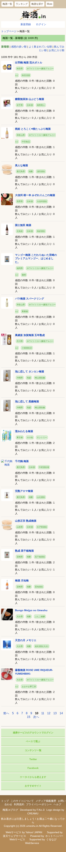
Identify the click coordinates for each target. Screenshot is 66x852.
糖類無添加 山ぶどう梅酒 (29, 99)
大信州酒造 (42, 201)
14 (61, 713)
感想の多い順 (19, 46)
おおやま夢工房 (29, 686)
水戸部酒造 (42, 527)
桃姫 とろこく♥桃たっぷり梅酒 (33, 128)
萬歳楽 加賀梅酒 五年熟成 (30, 335)
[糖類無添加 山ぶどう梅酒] (7, 102)
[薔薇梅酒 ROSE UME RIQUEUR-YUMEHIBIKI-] (7, 674)
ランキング (22, 4)
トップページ (8, 31)
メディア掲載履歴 (46, 800)
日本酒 (30, 105)
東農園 (25, 311)
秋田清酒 (26, 75)
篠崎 (24, 275)
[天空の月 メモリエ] (7, 644)
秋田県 (20, 68)
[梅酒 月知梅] (7, 584)
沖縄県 (20, 378)
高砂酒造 (41, 231)
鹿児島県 (21, 171)
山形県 (20, 527)
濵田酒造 (41, 171)
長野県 (20, 201)
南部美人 (41, 105)
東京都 (20, 437)
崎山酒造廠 (40, 378)
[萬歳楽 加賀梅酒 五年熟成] (7, 338)
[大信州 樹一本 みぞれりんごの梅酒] (7, 199)
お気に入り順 (56, 50)
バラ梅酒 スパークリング (29, 298)
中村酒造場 (44, 467)
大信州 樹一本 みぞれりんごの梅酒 (35, 195)
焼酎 (31, 171)
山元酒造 (41, 497)
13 (55, 713)
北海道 (20, 231)
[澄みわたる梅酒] (7, 435)
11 (42, 713)
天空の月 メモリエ (25, 640)
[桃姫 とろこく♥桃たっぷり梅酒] (7, 132)
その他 (30, 437)
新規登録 (26, 24)
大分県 (20, 616)
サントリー (42, 437)
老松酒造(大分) (41, 646)
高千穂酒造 (40, 557)
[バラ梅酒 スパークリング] (7, 302)
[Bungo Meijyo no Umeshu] (7, 614)
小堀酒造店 (27, 348)
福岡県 (20, 268)
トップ (5, 800)
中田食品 (26, 142)
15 (28, 716)
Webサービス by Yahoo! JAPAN (24, 832)
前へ (6, 713)
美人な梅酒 (21, 165)
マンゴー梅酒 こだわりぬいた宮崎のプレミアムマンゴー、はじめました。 (36, 258)
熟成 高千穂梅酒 (24, 550)
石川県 (20, 341)
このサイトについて (22, 800)
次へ (36, 716)
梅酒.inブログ (10, 809)
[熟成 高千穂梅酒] (7, 554)
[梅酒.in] (33, 15)
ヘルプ (57, 804)
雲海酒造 (39, 587)
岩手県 (20, 105)
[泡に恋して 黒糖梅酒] (7, 405)
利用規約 (19, 804)
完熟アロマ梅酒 (24, 490)
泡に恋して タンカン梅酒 (29, 371)
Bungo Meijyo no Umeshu (31, 610)
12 (48, 713)
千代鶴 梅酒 (22, 461)
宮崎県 (20, 557)
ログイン (41, 24)
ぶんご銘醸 (40, 616)
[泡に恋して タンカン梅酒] (7, 375)
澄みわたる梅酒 (24, 431)
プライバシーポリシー (39, 804)
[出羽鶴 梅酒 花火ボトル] (7, 66)
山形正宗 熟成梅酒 (25, 520)
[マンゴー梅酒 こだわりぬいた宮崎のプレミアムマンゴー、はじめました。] (7, 258)
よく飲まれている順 (40, 46)
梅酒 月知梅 (22, 580)
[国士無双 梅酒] (7, 228)
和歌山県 (21, 135)
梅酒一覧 (7, 4)
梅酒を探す (37, 4)
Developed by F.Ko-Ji (32, 809)
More (49, 4)
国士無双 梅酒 (23, 225)
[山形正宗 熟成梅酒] (7, 524)
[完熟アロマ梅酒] (7, 495)
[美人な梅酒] (7, 169)
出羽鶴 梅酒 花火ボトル (28, 62)
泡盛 (29, 378)
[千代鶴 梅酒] (7, 462)
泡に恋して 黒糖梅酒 (27, 401)
